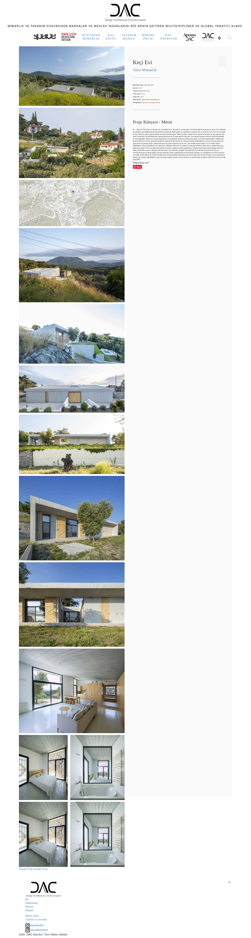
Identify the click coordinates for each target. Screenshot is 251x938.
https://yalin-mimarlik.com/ (150, 99)
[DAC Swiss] (208, 36)
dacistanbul (37, 925)
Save (139, 166)
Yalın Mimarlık (145, 70)
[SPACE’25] (45, 36)
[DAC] (125, 12)
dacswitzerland (39, 930)
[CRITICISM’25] (69, 36)
